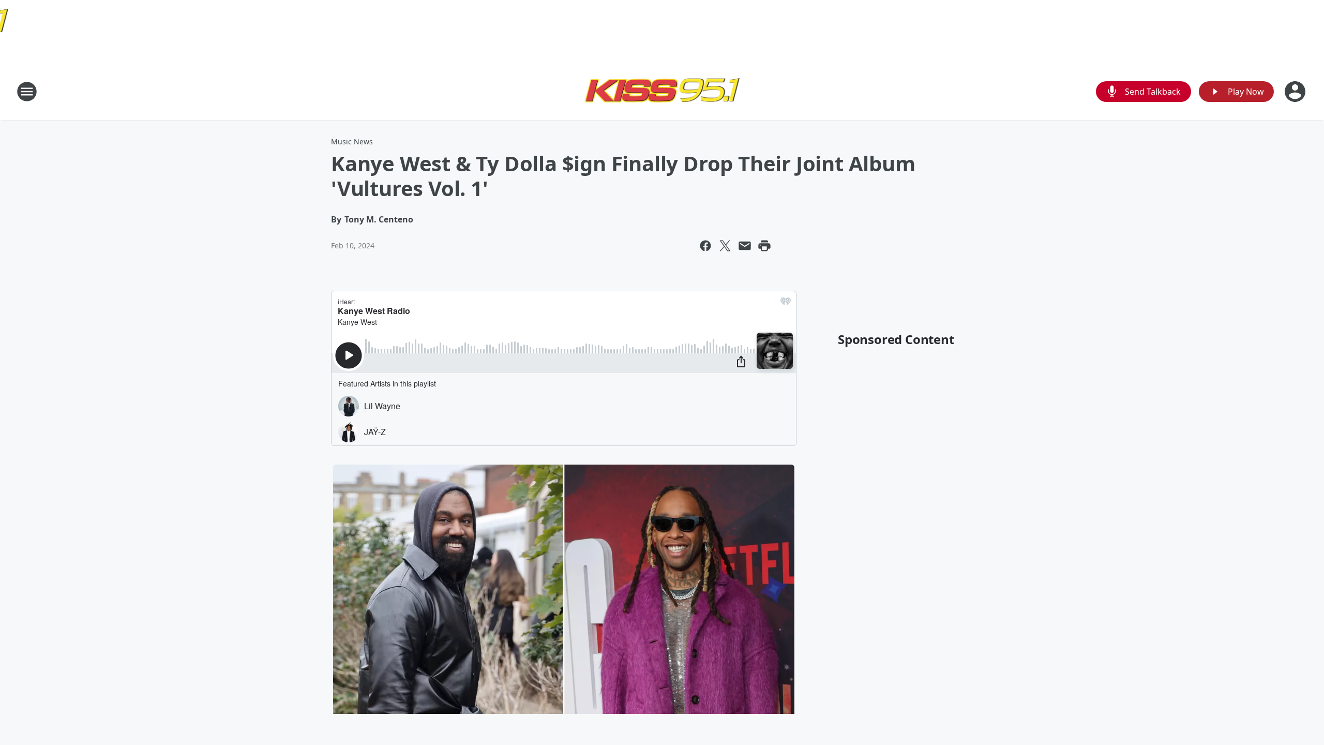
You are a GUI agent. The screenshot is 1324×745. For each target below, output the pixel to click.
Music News (352, 141)
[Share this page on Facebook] (705, 246)
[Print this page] (764, 246)
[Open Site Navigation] (27, 91)
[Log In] (1296, 91)
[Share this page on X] (725, 246)
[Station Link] (662, 91)
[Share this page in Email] (745, 246)
